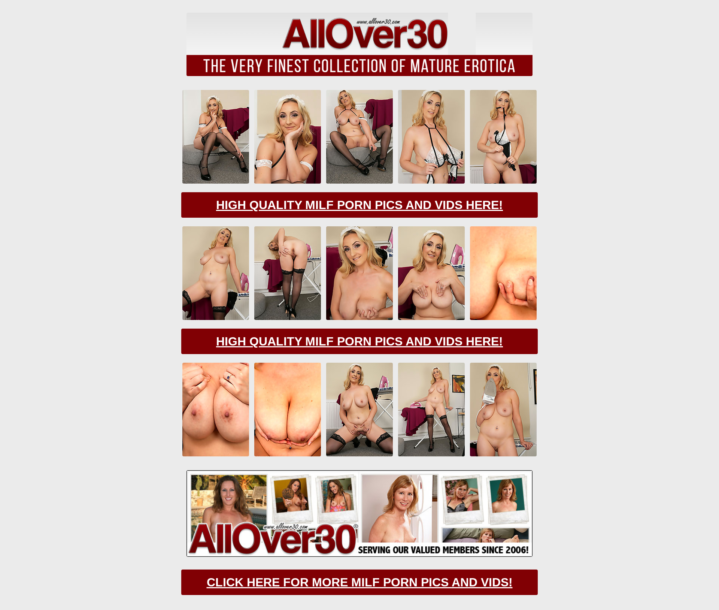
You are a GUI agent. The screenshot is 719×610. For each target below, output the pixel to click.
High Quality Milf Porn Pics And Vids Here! (359, 205)
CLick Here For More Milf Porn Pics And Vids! (360, 582)
